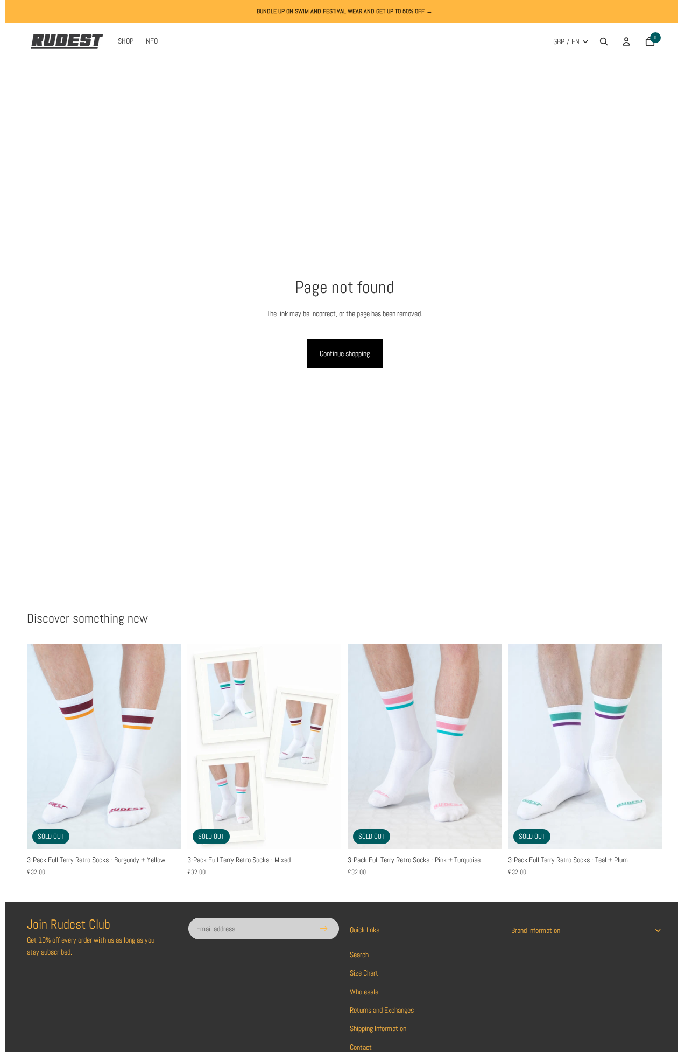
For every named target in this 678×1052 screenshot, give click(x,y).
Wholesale (364, 992)
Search (359, 954)
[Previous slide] (43, 747)
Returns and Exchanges (382, 1010)
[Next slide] (165, 747)
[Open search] (604, 41)
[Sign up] (324, 928)
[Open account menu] (626, 41)
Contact (361, 1047)
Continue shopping (345, 353)
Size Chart (364, 973)
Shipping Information (378, 1028)
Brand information (535, 930)
